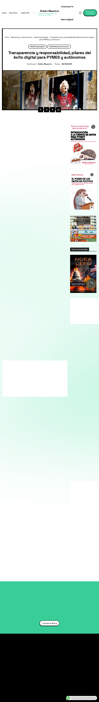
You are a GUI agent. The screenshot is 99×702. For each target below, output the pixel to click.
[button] (80, 12)
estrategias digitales (26, 416)
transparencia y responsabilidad (34, 441)
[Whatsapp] (81, 677)
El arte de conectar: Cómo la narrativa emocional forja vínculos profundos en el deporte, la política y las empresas (83, 438)
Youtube (87, 670)
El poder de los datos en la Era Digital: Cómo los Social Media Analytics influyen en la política (83, 457)
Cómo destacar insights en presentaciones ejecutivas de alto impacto (66, 686)
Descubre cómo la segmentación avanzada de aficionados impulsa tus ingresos (66, 652)
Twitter (87, 655)
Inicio (7, 37)
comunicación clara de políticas (21, 410)
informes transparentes (51, 419)
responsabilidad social (35, 431)
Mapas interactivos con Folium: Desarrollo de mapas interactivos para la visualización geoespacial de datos (83, 528)
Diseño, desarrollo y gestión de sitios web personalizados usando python (82, 517)
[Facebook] (40, 109)
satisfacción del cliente (35, 437)
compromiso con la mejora (49, 406)
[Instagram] (81, 666)
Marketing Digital (41, 37)
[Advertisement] (49, 127)
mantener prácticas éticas (48, 422)
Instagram (88, 666)
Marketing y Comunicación (21, 37)
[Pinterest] (52, 109)
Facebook (88, 662)
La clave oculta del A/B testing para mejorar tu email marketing (64, 662)
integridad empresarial (19, 422)
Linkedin (88, 659)
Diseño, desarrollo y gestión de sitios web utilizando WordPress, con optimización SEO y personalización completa (82, 540)
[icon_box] (83, 429)
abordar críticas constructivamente (38, 403)
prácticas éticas (44, 425)
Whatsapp (88, 677)
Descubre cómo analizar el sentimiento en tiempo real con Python (66, 670)
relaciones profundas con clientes (35, 428)
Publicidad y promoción (59, 46)
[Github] (81, 673)
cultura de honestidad (53, 410)
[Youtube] (81, 670)
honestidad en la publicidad (20, 419)
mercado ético (24, 425)
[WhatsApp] (58, 109)
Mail (86, 681)
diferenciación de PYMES (22, 413)
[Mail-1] (81, 681)
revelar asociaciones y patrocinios (34, 434)
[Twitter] (46, 109)
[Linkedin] (81, 658)
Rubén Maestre (45, 64)
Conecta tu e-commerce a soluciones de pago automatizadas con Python (66, 678)
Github (87, 674)
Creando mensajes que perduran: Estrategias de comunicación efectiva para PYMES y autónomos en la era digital (82, 469)
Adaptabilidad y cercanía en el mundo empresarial (82, 478)
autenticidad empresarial (19, 406)
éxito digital (47, 416)
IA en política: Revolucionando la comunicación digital (80, 448)
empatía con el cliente (48, 413)
